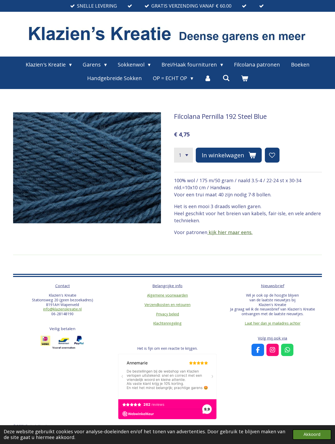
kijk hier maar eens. (230, 232)
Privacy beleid (167, 314)
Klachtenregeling (167, 323)
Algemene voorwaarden (167, 295)
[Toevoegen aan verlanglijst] (272, 155)
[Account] (208, 78)
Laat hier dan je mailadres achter (272, 323)
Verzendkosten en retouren (167, 304)
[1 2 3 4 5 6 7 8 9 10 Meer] (183, 155)
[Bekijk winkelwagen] (244, 78)
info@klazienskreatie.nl (62, 309)
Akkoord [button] (312, 434)
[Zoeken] (226, 78)
